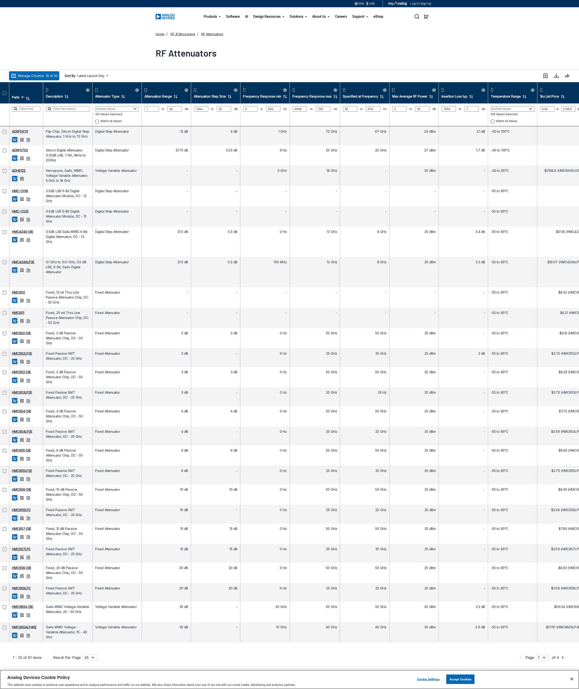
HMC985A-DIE (13, 607)
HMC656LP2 (12, 510)
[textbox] (17, 114)
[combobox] (567, 76)
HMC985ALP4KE (15, 627)
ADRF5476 (11, 131)
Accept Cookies (460, 679)
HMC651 (9, 313)
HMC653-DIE (12, 372)
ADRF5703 (11, 150)
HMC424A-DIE (13, 232)
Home (160, 34)
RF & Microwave (183, 34)
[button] (545, 76)
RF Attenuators (212, 34)
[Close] (572, 679)
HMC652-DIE (12, 333)
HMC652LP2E (13, 353)
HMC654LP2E (13, 431)
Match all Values (102, 121)
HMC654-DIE (12, 411)
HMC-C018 (11, 191)
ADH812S (9, 170)
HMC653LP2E (13, 392)
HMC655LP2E (13, 471)
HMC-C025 (11, 211)
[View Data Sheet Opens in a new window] (19, 139)
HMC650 (9, 292)
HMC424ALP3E (14, 262)
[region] (289, 679)
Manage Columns (37, 76)
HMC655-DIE (12, 450)
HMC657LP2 (12, 549)
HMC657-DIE (12, 529)
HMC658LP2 (12, 588)
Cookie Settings (428, 679)
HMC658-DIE (12, 568)
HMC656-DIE (12, 489)
